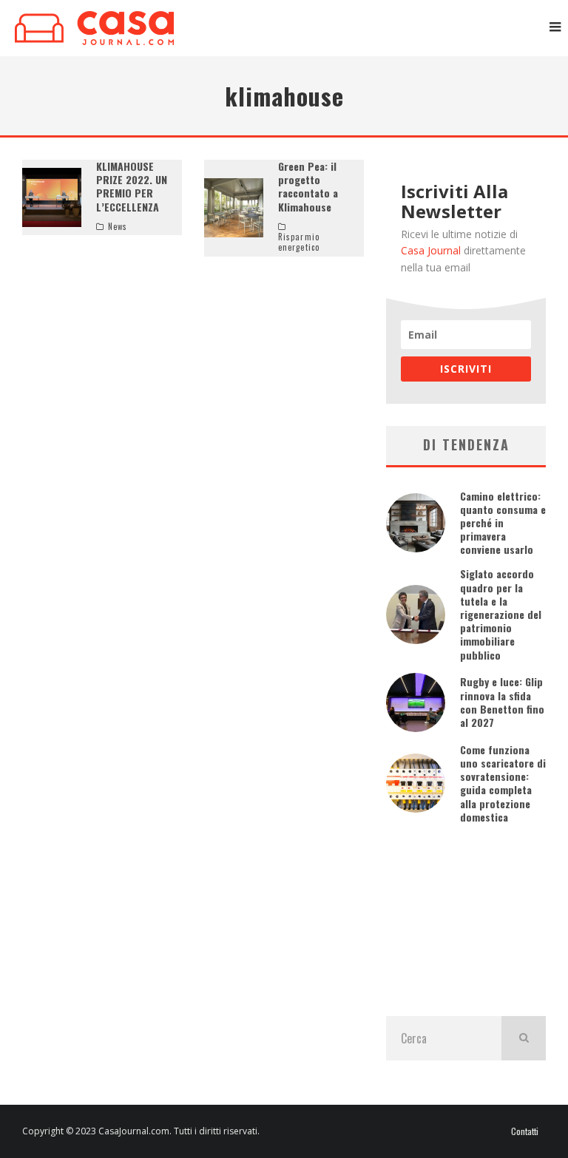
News (117, 226)
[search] (523, 1038)
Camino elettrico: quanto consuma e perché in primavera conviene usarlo (503, 523)
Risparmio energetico (299, 242)
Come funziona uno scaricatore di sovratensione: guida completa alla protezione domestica (503, 783)
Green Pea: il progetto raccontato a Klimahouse (308, 186)
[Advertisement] (466, 920)
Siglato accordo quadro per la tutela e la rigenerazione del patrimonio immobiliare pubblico (500, 614)
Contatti (524, 1131)
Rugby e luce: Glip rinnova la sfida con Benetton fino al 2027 (502, 702)
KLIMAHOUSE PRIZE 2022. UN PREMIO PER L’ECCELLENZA (131, 186)
